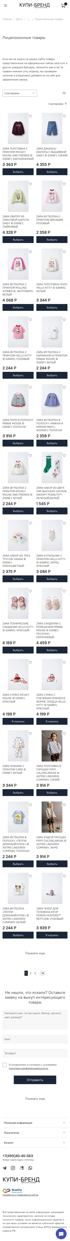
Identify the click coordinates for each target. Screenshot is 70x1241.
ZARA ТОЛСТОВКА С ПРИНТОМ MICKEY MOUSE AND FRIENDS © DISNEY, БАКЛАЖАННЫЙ (18, 153)
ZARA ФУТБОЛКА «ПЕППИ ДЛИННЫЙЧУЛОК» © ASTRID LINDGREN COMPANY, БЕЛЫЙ (16, 915)
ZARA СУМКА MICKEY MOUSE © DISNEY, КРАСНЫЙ (16, 698)
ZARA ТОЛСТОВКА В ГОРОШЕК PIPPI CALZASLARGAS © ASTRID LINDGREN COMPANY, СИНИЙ (48, 772)
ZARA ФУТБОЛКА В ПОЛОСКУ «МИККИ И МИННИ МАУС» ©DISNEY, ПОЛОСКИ (49, 425)
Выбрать (18, 171)
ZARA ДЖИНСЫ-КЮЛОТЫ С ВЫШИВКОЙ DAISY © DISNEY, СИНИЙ (51, 152)
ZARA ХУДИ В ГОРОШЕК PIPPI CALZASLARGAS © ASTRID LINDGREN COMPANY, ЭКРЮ (51, 842)
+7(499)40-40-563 (18, 1156)
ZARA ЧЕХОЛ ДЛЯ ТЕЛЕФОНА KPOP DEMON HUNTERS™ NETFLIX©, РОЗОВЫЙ (49, 913)
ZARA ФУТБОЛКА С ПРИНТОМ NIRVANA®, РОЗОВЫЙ (49, 220)
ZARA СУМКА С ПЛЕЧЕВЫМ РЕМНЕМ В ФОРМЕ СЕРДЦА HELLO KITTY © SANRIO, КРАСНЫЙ (51, 701)
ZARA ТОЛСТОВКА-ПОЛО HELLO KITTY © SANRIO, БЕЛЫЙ (51, 287)
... (29, 19)
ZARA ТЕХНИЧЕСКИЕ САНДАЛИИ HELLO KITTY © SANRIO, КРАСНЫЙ (18, 627)
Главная (7, 19)
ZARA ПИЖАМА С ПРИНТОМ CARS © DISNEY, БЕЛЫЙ (14, 769)
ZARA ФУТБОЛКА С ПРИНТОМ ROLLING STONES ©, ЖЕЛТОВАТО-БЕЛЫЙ (18, 289)
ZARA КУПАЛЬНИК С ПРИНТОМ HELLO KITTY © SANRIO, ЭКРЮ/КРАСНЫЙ (50, 561)
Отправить (35, 1080)
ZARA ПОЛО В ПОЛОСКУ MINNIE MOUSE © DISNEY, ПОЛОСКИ (18, 423)
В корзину (18, 721)
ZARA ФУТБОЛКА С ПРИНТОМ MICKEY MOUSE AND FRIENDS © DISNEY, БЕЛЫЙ (17, 493)
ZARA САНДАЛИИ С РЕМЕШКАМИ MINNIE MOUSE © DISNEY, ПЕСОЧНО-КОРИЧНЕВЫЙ (49, 630)
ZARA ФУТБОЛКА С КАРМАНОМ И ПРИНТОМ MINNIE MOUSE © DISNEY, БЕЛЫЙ (51, 357)
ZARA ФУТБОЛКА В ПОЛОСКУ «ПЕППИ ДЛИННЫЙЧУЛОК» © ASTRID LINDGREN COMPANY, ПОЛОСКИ (16, 844)
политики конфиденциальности (28, 1068)
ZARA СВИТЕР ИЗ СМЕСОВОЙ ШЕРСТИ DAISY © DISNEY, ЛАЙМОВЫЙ (16, 221)
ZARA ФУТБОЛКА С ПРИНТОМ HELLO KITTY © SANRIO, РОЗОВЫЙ (17, 355)
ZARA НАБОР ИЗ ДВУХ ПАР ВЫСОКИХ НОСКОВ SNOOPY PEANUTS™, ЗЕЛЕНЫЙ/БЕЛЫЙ (51, 493)
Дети (19, 19)
